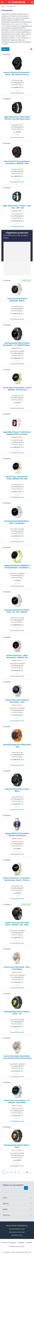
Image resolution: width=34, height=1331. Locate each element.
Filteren (4, 49)
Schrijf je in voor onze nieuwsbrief (13, 1191)
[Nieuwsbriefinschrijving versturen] (26, 1193)
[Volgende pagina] (30, 1178)
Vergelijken (7, 54)
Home (2, 6)
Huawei (3, 26)
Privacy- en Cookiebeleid (9, 1248)
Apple (10, 24)
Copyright (21, 1248)
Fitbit (24, 24)
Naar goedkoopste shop (17, 93)
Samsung (15, 24)
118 (26, 1178)
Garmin (20, 24)
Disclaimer (29, 1248)
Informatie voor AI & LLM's (17, 1252)
